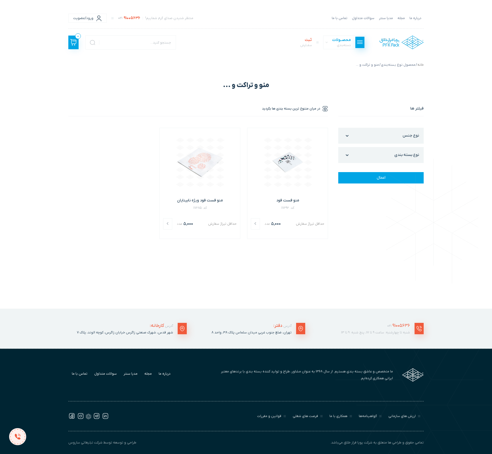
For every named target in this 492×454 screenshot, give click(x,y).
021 (398, 326)
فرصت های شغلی (305, 416)
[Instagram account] (80, 418)
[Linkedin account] (105, 418)
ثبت (306, 42)
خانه (420, 65)
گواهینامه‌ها (368, 416)
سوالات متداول (363, 18)
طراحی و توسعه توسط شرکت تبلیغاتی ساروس (102, 442)
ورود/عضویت (83, 18)
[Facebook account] (71, 418)
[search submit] (92, 42)
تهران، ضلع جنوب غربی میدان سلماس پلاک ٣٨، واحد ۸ (252, 332)
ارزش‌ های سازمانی (402, 416)
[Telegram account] (96, 418)
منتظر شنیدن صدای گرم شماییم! (155, 18)
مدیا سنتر (386, 18)
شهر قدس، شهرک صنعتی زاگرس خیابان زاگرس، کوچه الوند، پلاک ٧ (125, 332)
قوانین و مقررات (269, 416)
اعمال (381, 177)
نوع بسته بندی (406, 155)
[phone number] (17, 436)
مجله (401, 18)
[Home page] (402, 42)
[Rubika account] (88, 418)
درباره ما (415, 18)
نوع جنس (411, 135)
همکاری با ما (338, 416)
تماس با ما (339, 18)
